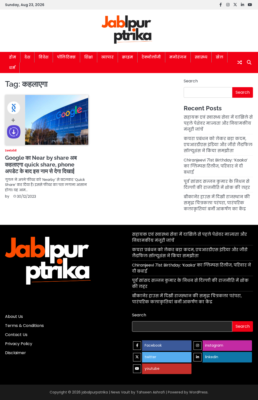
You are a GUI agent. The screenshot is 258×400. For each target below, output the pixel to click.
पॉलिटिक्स (66, 57)
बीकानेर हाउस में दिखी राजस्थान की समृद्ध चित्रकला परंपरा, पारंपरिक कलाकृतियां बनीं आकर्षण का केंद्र (217, 203)
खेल (219, 57)
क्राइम (127, 57)
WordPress (198, 392)
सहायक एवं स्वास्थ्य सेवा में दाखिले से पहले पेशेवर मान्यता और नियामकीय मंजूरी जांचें (218, 123)
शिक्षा (88, 57)
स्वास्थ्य (201, 57)
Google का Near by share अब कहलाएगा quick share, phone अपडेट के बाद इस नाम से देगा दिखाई (41, 164)
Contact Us (16, 335)
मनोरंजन (178, 57)
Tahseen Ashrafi (150, 392)
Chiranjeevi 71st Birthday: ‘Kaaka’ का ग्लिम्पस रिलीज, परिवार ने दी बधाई (215, 166)
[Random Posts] (239, 62)
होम (12, 57)
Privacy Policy (18, 344)
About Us (14, 316)
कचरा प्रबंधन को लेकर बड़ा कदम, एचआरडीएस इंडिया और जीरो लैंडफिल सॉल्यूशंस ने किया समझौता (218, 145)
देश (27, 57)
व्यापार (107, 57)
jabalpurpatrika (95, 392)
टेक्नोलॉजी (151, 57)
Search (191, 81)
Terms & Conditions (24, 325)
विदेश (44, 57)
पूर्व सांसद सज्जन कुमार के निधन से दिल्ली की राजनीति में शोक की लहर (217, 184)
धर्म (12, 67)
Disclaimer (15, 353)
